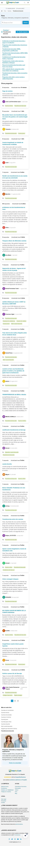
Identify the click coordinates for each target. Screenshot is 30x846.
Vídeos (16, 790)
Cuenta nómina (9, 105)
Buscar (26, 22)
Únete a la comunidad (15, 763)
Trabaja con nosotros (6, 791)
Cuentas (9, 11)
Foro (5, 11)
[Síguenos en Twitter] (12, 839)
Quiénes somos (4, 786)
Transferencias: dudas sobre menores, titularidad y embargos (13, 62)
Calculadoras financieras (20, 786)
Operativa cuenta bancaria (11, 452)
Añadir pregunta (23, 32)
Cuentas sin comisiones (9, 321)
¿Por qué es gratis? (20, 8)
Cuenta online (21, 478)
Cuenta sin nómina (21, 321)
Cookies (3, 802)
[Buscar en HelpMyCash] (24, 2)
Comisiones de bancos (8, 570)
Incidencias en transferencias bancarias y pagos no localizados (13, 41)
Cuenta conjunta (5, 724)
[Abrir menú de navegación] (2, 3)
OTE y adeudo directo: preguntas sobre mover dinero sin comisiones (13, 70)
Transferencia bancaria (20, 105)
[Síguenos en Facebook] (9, 839)
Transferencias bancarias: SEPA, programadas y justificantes (11, 50)
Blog (16, 793)
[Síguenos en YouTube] (18, 839)
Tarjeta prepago (18, 695)
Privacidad (3, 801)
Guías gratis (18, 788)
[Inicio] (12, 2)
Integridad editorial (11, 8)
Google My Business (20, 777)
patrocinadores (19, 824)
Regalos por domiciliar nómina (9, 728)
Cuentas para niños (6, 722)
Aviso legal (3, 799)
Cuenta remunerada (6, 715)
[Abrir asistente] (25, 835)
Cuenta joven (21, 133)
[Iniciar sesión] (28, 2)
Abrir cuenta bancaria (16, 323)
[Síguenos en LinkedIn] (21, 839)
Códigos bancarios (7, 695)
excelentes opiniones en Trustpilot (18, 779)
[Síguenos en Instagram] (15, 839)
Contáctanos (4, 788)
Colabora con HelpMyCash (7, 790)
